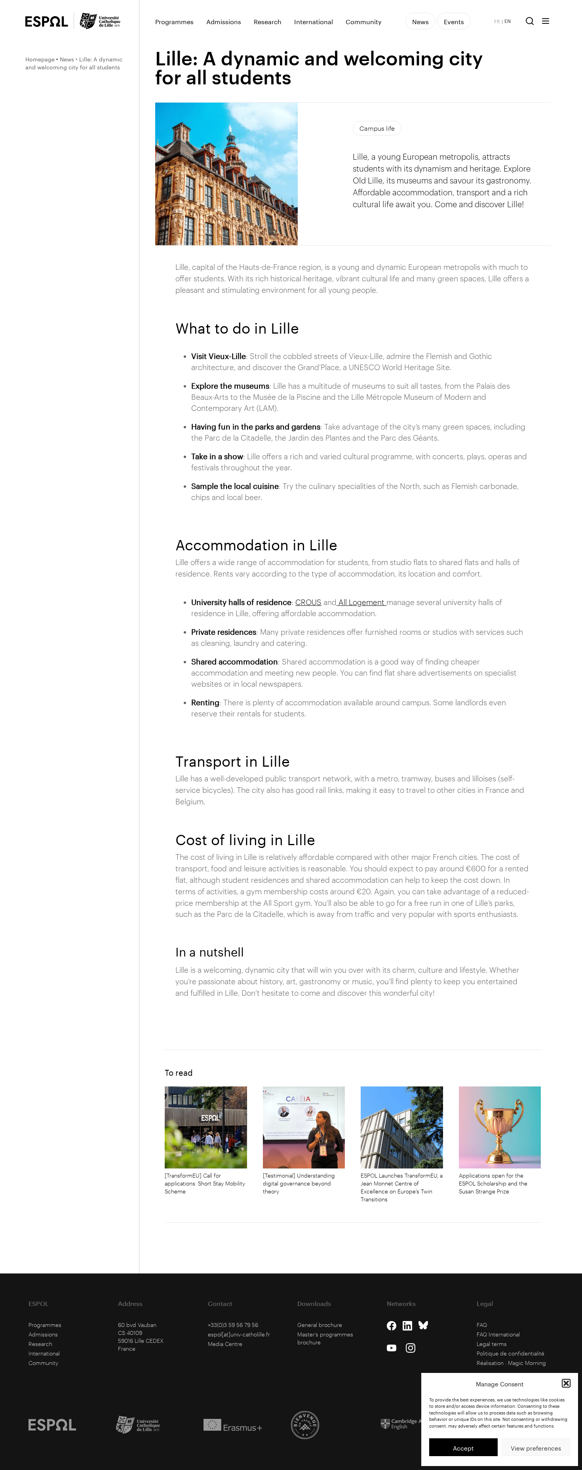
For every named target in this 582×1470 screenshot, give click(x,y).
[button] (566, 1383)
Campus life (377, 128)
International (313, 21)
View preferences (536, 1447)
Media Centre (225, 1343)
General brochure (319, 1324)
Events (454, 21)
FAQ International (498, 1334)
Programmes (174, 21)
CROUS (308, 602)
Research (267, 21)
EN (507, 21)
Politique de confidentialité (510, 1353)
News (67, 58)
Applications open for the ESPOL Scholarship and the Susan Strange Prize (493, 1183)
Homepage (40, 58)
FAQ (482, 1324)
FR (497, 21)
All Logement (361, 602)
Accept (463, 1447)
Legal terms (492, 1343)
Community (364, 21)
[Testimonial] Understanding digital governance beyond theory (299, 1183)
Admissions (223, 21)
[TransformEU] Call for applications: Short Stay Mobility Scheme (205, 1183)
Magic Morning (527, 1362)
